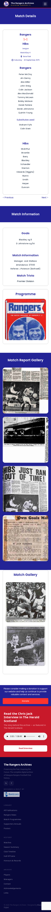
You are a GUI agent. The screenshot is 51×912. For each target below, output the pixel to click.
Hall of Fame (9, 856)
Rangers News (10, 815)
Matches (7, 842)
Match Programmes (12, 819)
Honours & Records (12, 860)
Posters (7, 828)
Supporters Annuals (12, 824)
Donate (25, 701)
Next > (45, 197)
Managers (8, 879)
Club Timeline (10, 851)
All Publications (10, 810)
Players (7, 874)
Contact (7, 884)
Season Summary (11, 847)
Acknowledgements (12, 888)
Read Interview (25, 748)
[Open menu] (45, 4)
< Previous (8, 197)
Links (6, 893)
